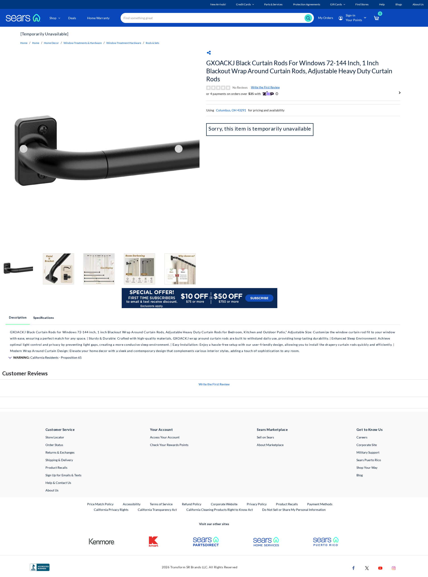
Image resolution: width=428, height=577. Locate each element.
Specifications (43, 317)
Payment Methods (319, 504)
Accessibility (131, 504)
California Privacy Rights (111, 510)
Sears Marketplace (272, 430)
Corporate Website (224, 504)
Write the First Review (265, 87)
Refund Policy (191, 504)
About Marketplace (270, 445)
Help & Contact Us (58, 483)
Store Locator (54, 437)
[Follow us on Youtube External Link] (380, 567)
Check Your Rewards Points (169, 445)
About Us (51, 490)
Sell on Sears (265, 437)
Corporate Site (366, 445)
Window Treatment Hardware (123, 43)
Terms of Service (161, 504)
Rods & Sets (152, 43)
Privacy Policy (257, 504)
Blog (359, 475)
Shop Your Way (366, 467)
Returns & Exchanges (59, 452)
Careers (361, 437)
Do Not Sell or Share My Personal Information (294, 510)
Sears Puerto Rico (368, 460)
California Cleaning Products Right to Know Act (219, 510)
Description (18, 317)
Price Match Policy (100, 504)
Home (23, 43)
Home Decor (51, 43)
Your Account (161, 430)
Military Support (367, 452)
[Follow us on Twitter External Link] (366, 567)
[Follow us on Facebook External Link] (353, 567)
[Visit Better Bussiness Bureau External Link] (39, 567)
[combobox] (217, 18)
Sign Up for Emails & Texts (63, 475)
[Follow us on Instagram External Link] (393, 567)
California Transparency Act (157, 510)
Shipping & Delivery (59, 460)
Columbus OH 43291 (231, 110)
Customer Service (60, 430)
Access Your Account (164, 437)
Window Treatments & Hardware (83, 43)
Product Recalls (56, 467)
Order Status (54, 445)
